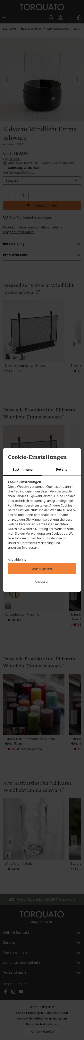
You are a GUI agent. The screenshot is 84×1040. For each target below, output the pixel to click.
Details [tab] (61, 469)
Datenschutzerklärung (37, 543)
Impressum (30, 547)
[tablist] (42, 470)
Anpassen (42, 581)
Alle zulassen (42, 569)
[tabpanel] (42, 515)
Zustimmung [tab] (23, 469)
